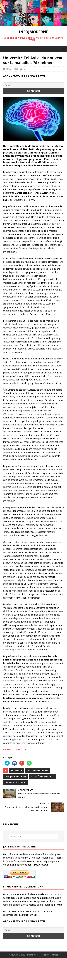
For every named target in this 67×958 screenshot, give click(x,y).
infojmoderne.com (15, 776)
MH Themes (52, 954)
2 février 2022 (12, 69)
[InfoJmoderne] (33, 24)
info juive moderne (37, 770)
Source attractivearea (15, 749)
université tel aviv (15, 782)
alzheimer (16, 770)
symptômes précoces (42, 776)
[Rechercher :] (33, 836)
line (24, 69)
